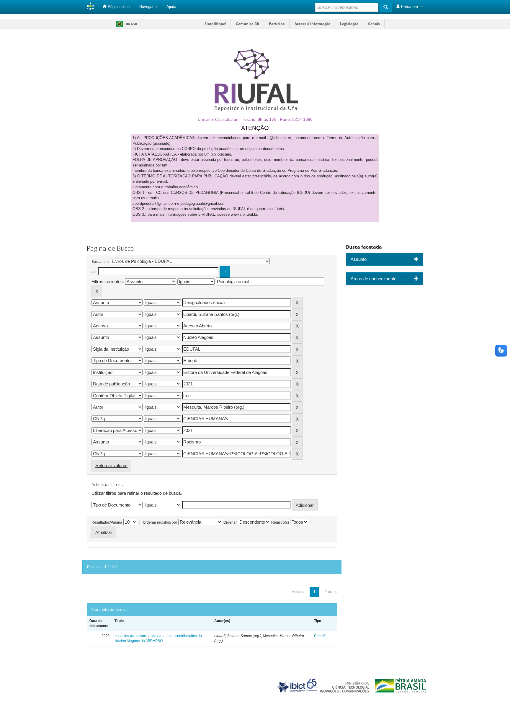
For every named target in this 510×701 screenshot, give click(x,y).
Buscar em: (100, 262)
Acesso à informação (312, 23)
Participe (277, 23)
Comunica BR (247, 23)
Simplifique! (215, 23)
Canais (374, 23)
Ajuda (171, 6)
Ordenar (230, 522)
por (94, 272)
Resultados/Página (106, 522)
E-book (320, 636)
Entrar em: (410, 6)
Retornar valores (111, 465)
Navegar (147, 6)
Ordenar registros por (160, 522)
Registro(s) (280, 522)
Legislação (349, 23)
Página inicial (118, 6)
